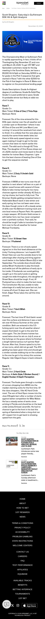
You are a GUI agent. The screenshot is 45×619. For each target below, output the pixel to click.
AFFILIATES (22, 569)
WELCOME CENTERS (22, 545)
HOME (22, 499)
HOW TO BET (22, 508)
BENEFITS (22, 585)
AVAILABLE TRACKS (22, 580)
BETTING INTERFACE (22, 589)
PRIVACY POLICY (22, 527)
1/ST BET (22, 598)
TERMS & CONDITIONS (22, 523)
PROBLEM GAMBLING (22, 536)
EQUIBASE (22, 574)
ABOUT (22, 503)
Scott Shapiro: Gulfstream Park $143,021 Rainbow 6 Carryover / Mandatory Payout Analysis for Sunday (29, 467)
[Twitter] (20, 425)
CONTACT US (22, 552)
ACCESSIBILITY (22, 532)
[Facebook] (17, 425)
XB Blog (8, 8)
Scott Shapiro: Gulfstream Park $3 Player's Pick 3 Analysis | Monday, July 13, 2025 (29, 442)
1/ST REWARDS (22, 512)
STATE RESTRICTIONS (22, 541)
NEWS (22, 517)
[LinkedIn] (23, 425)
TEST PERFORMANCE (22, 565)
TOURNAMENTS (22, 594)
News (3, 8)
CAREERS (22, 556)
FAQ (22, 561)
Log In (39, 3)
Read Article (24, 456)
